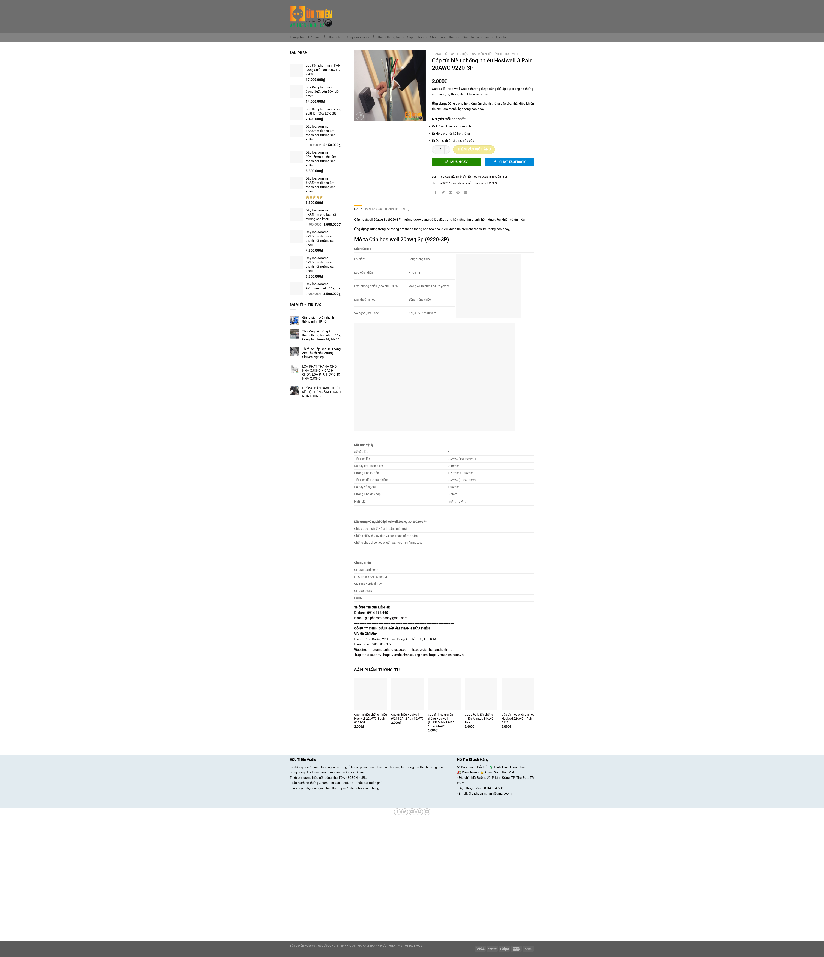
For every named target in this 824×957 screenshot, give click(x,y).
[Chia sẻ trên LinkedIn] (465, 192)
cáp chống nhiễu (463, 183)
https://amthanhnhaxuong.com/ (405, 655)
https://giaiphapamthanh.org (432, 650)
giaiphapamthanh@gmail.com (386, 618)
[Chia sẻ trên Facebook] (435, 192)
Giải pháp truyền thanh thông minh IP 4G (318, 319)
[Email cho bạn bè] (450, 192)
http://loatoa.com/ (368, 655)
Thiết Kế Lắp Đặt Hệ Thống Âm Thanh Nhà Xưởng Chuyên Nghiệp (321, 353)
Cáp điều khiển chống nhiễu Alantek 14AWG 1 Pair (480, 718)
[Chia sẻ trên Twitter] (443, 192)
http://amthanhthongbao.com (388, 650)
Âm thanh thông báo (386, 37)
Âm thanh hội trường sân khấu (345, 37)
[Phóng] (360, 116)
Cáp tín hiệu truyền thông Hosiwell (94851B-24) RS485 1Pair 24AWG (441, 720)
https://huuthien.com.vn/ (446, 655)
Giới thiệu (313, 37)
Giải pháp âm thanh (476, 37)
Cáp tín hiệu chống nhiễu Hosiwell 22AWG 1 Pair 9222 (518, 718)
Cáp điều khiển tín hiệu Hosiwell (495, 54)
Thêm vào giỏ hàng (474, 149)
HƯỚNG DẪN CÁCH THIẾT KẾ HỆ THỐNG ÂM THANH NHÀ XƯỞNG (321, 392)
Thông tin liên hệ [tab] (397, 209)
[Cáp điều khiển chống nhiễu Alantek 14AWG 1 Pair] (481, 694)
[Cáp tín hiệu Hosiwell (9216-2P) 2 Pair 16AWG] (407, 694)
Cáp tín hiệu (415, 37)
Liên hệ (501, 37)
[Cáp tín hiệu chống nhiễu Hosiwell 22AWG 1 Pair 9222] (518, 694)
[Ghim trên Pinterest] (458, 192)
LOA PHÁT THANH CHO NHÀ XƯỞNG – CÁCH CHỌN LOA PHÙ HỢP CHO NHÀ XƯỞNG (321, 372)
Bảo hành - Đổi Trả (474, 767)
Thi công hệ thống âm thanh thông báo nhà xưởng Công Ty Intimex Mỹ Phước (321, 335)
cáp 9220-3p (445, 183)
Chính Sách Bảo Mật (499, 772)
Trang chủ (297, 37)
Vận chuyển (470, 772)
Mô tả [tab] (358, 209)
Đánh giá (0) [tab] (373, 209)
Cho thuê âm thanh (443, 37)
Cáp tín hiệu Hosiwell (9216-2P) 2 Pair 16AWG (407, 716)
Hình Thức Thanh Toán (510, 767)
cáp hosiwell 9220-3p (486, 183)
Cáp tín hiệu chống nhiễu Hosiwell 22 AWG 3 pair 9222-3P (370, 718)
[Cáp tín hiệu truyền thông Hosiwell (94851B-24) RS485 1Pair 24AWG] (444, 694)
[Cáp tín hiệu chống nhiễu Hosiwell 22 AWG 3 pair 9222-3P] (370, 694)
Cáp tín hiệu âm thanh (496, 176)
